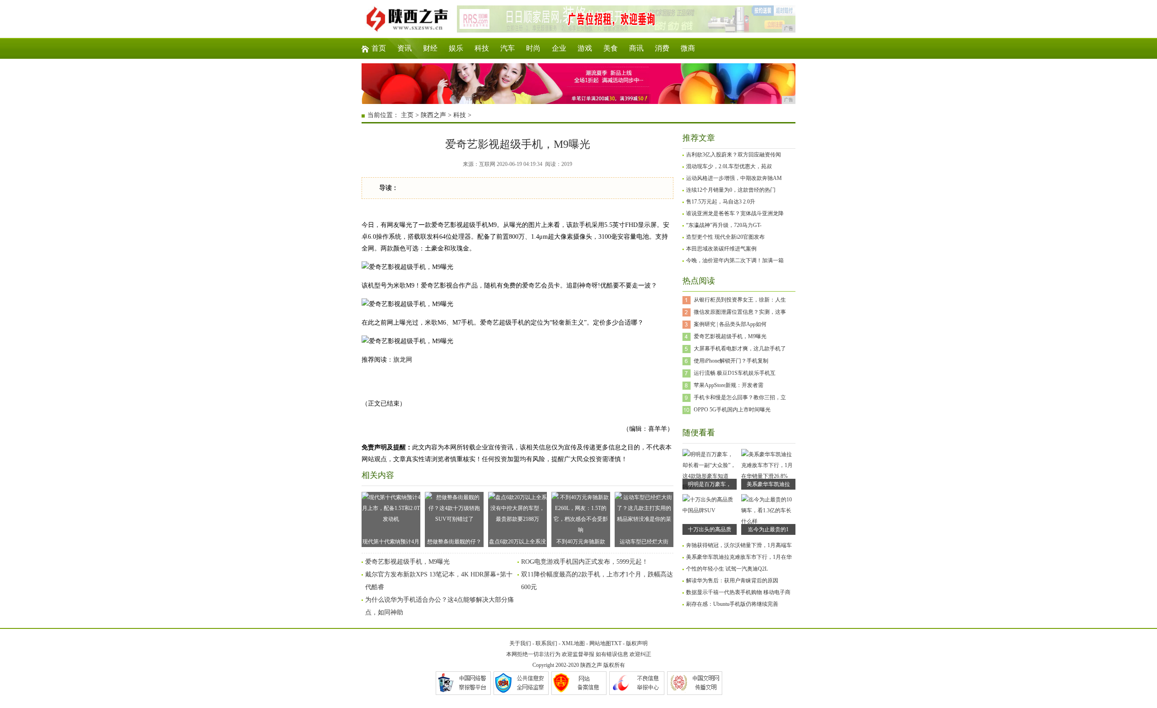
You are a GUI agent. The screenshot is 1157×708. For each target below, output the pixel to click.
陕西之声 (433, 115)
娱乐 (456, 48)
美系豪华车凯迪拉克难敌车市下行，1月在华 (739, 557)
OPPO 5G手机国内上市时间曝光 (732, 409)
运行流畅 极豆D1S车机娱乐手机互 (735, 373)
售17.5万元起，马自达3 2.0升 (720, 201)
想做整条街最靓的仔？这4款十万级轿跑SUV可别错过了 (454, 542)
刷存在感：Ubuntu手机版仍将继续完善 (732, 604)
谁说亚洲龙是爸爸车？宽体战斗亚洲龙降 (735, 213)
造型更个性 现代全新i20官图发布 (725, 237)
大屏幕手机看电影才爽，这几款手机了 (740, 348)
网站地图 (600, 643)
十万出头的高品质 (709, 529)
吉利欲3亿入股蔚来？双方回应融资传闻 (733, 154)
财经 (430, 48)
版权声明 (637, 643)
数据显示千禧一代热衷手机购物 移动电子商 (738, 592)
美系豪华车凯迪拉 (768, 484)
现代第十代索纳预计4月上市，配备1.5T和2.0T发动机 (391, 542)
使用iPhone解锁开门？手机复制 (731, 361)
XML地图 (573, 643)
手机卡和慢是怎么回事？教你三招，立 (740, 397)
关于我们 (520, 643)
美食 (610, 48)
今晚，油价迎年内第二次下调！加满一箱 (735, 260)
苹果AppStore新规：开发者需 (728, 385)
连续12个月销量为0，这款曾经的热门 (731, 190)
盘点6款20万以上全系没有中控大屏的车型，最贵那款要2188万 (517, 542)
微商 (688, 48)
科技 (482, 48)
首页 (379, 48)
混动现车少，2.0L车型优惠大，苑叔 (729, 166)
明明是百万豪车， (709, 484)
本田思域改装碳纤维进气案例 (721, 248)
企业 (559, 48)
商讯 (636, 48)
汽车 (507, 48)
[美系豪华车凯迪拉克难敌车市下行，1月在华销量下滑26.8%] (768, 476)
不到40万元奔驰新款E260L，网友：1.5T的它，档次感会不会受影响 (581, 542)
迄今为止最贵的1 (768, 529)
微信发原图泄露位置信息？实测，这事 (740, 312)
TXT (616, 643)
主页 (407, 115)
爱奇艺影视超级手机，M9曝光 (407, 561)
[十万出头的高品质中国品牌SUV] (709, 510)
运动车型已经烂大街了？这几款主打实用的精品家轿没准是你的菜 (644, 542)
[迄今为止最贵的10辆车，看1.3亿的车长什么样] (768, 521)
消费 (662, 48)
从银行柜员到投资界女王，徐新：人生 (740, 300)
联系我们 (546, 643)
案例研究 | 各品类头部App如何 (730, 324)
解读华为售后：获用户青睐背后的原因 (732, 580)
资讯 (404, 48)
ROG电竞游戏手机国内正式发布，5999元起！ (584, 561)
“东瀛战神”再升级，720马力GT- (724, 225)
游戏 (585, 48)
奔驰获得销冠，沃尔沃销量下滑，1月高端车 (739, 545)
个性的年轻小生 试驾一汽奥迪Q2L (727, 569)
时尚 (533, 48)
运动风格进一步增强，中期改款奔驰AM (734, 178)
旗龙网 (402, 359)
